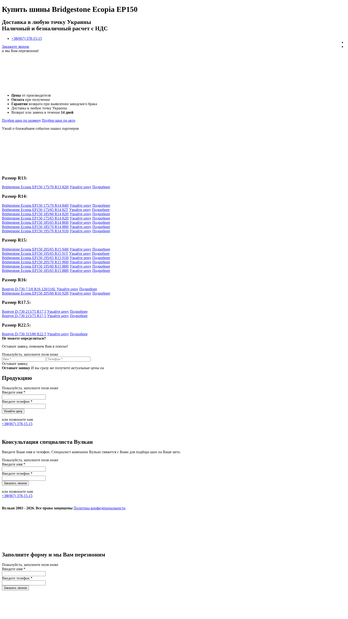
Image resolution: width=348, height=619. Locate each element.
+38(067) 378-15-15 (26, 38)
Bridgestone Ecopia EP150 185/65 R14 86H (35, 222)
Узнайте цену (80, 187)
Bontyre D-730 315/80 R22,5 (24, 334)
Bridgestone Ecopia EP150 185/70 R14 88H (35, 227)
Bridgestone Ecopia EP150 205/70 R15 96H (35, 262)
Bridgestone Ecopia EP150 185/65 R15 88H (35, 271)
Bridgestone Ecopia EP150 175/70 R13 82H (35, 187)
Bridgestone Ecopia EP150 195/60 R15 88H (35, 266)
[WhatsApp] (253, 545)
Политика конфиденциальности (99, 508)
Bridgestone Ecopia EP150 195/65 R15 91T (35, 253)
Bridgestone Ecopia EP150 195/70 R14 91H (35, 231)
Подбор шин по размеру (21, 120)
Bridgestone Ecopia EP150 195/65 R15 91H (35, 258)
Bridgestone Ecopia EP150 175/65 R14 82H (35, 218)
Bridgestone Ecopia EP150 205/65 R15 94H (35, 249)
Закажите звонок (15, 47)
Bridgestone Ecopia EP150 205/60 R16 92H (35, 293)
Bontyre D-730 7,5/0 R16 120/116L (29, 289)
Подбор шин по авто (58, 120)
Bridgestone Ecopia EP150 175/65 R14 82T (35, 210)
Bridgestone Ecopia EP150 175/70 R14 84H (35, 205)
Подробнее (101, 187)
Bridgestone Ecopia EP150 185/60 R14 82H (35, 214)
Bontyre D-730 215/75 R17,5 (24, 312)
